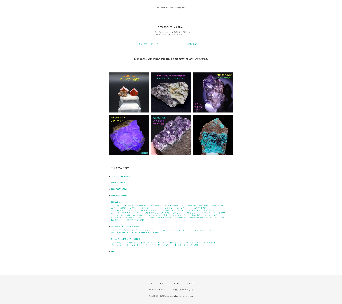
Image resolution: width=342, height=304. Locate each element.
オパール (144, 208)
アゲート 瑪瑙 (142, 206)
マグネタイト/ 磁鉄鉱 (145, 218)
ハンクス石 (125, 215)
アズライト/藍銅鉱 (171, 206)
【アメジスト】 (146, 243)
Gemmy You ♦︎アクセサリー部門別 (125, 226)
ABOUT (163, 283)
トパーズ (114, 215)
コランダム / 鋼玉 (193, 210)
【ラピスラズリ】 (164, 245)
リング (134, 230)
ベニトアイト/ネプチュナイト (122, 218)
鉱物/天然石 (115, 202)
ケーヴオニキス (169, 210)
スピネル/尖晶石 (151, 213)
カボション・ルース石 (120, 233)
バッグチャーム (185, 230)
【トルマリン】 (133, 245)
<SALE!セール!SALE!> (120, 176)
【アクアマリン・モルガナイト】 (124, 243)
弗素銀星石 (195, 215)
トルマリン (223, 213)
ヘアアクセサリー (169, 230)
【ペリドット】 (148, 245)
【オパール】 (161, 243)
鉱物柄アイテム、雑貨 (135, 220)
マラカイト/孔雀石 (164, 218)
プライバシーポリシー (157, 290)
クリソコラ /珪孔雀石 (197, 208)
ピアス (125, 230)
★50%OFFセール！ (119, 183)
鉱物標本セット (117, 220)
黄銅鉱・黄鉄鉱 (217, 206)
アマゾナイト (156, 206)
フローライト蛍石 (210, 215)
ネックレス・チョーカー (149, 230)
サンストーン (208, 210)
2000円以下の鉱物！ (119, 195)
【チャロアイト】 (209, 243)
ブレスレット (200, 230)
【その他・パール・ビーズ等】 (186, 245)
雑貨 (113, 251)
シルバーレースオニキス (120, 213)
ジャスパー (137, 213)
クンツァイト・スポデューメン (147, 210)
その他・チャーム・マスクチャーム (146, 233)
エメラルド (134, 208)
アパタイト (129, 206)
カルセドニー (169, 208)
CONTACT (190, 283)
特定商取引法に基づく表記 (183, 290)
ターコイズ (165, 213)
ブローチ (211, 230)
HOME (150, 283)
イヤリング (115, 230)
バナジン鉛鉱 (138, 215)
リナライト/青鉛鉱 (196, 218)
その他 (222, 218)
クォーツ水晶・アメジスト (121, 210)
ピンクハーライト (154, 215)
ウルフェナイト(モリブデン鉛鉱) (195, 206)
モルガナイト (180, 218)
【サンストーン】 (192, 243)
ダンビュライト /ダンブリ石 (184, 213)
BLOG (176, 283)
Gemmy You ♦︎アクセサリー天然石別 (125, 239)
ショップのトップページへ (149, 44)
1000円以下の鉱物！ (119, 189)
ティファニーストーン (207, 213)
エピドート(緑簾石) (118, 208)
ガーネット (156, 208)
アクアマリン (116, 206)
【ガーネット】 (175, 243)
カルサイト (181, 208)
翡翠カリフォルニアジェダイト (176, 215)
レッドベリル (211, 218)
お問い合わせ (192, 44)
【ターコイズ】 (117, 245)
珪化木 (180, 210)
